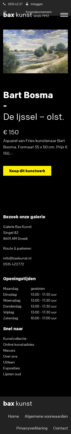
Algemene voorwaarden (46, 416)
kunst (26, 15)
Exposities (11, 368)
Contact (60, 428)
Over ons (10, 356)
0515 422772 (13, 264)
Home (13, 416)
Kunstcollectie (14, 338)
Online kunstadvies (18, 344)
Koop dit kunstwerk (27, 170)
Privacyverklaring (32, 428)
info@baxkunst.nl (17, 258)
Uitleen (9, 362)
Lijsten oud (12, 374)
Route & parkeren (17, 248)
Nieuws (9, 350)
